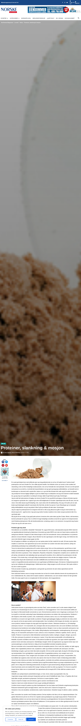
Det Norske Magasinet (7, 22)
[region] (20, 714)
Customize (10, 719)
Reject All (21, 719)
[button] (4, 18)
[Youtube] (67, 3)
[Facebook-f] (63, 3)
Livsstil (16, 22)
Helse (21, 22)
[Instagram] (65, 3)
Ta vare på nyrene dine (5, 477)
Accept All (31, 719)
